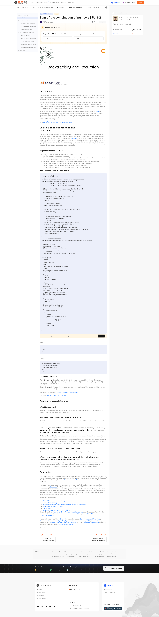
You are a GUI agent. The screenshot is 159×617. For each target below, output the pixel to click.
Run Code (101, 336)
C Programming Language (71, 551)
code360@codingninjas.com (80, 609)
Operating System (87, 554)
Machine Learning (56, 554)
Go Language (99, 554)
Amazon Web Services (58, 556)
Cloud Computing (104, 551)
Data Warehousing (99, 556)
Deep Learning (68, 554)
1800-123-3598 (76, 606)
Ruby (111, 554)
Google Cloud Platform (84, 556)
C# (106, 554)
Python (59, 551)
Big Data (77, 554)
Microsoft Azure (71, 556)
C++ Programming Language (89, 551)
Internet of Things (111, 556)
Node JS (114, 551)
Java (53, 551)
